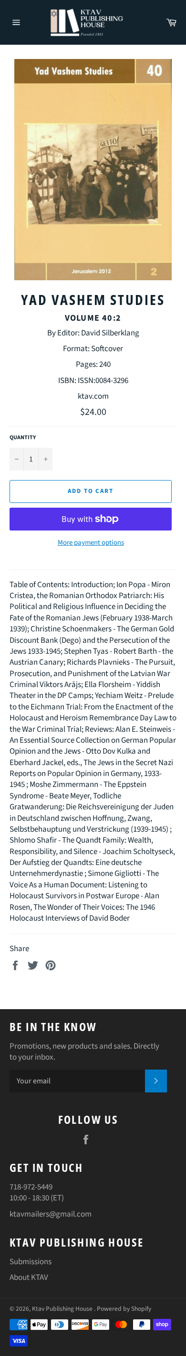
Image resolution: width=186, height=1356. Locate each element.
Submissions (31, 1262)
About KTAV (29, 1277)
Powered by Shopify (124, 1308)
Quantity (23, 438)
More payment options (91, 543)
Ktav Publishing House (63, 1308)
